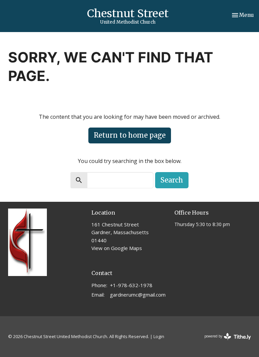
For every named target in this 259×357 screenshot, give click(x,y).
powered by (224, 342)
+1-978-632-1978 (131, 285)
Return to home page (130, 135)
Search (172, 180)
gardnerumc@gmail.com (138, 294)
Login (158, 336)
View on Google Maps (116, 248)
